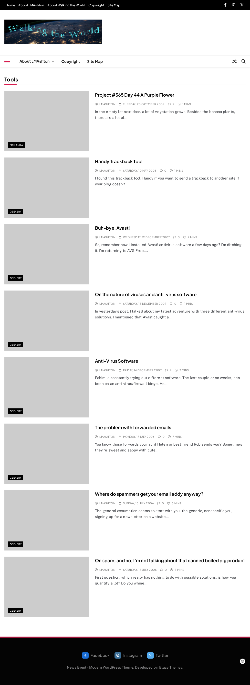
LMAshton (107, 104)
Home (10, 5)
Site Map (113, 5)
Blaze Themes (170, 667)
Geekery (15, 211)
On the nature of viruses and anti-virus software (146, 294)
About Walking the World (66, 5)
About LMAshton (31, 5)
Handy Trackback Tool (119, 161)
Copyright (96, 5)
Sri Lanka (16, 145)
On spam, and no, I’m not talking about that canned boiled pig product (170, 560)
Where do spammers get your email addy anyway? (149, 494)
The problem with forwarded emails (133, 427)
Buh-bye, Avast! (112, 228)
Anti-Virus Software (116, 361)
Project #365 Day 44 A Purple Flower (134, 95)
